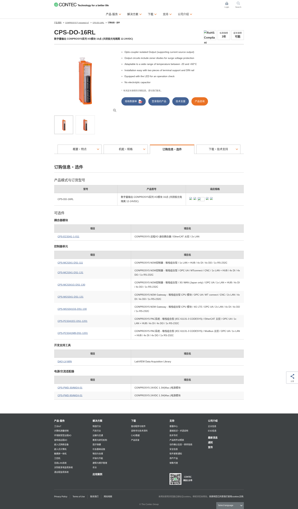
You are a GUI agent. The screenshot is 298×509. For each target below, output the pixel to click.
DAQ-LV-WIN (65, 361)
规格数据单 (131, 101)
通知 (210, 442)
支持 (172, 420)
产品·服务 (59, 420)
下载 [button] (152, 14)
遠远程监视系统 (61, 472)
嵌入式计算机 (60, 449)
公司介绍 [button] (185, 14)
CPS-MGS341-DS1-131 (70, 296)
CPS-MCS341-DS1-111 (70, 262)
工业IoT (57, 426)
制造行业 (97, 426)
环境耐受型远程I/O (62, 435)
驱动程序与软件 (138, 426)
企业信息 (212, 426)
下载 (133, 420)
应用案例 (97, 474)
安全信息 (174, 449)
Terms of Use (79, 496)
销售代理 (174, 463)
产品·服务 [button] (113, 14)
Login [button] (228, 5)
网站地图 (108, 496)
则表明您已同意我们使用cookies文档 (226, 496)
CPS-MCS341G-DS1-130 (71, 284)
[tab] (63, 124)
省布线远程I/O (60, 440)
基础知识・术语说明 (179, 431)
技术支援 (180, 101)
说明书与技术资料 (139, 431)
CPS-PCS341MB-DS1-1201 (73, 333)
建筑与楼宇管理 (100, 463)
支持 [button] (167, 14)
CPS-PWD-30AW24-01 (70, 387)
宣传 (210, 447)
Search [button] (239, 5)
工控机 (57, 458)
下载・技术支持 (218, 149)
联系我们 (94, 496)
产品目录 (135, 440)
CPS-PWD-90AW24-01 (70, 395)
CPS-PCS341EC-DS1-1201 (72, 321)
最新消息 (213, 437)
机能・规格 (126, 149)
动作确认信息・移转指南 (181, 444)
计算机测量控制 (61, 431)
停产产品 (174, 458)
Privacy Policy (60, 496)
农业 (95, 467)
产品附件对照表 (177, 440)
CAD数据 (135, 435)
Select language (225, 505)
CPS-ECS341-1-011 (68, 236)
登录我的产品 (159, 101)
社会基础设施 (99, 449)
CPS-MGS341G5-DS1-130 (72, 309)
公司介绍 (213, 420)
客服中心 (174, 426)
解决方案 (97, 420)
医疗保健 (97, 444)
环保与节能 (98, 458)
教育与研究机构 (100, 440)
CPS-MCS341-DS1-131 (70, 272)
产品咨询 (200, 101)
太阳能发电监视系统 (63, 467)
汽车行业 (97, 431)
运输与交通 (98, 435)
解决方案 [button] (134, 14)
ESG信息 (212, 431)
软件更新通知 (176, 454)
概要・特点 (80, 149)
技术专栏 (174, 435)
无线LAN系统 (60, 463)
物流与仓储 (98, 454)
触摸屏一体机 (60, 454)
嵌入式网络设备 (61, 444)
